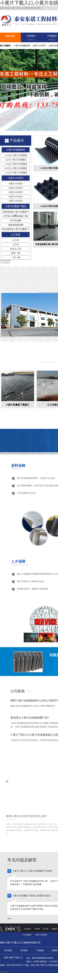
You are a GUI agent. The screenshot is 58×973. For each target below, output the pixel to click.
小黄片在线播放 (41, 935)
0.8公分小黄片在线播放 (15, 168)
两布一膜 (15, 253)
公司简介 (31, 38)
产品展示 (52, 38)
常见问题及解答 (22, 860)
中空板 (37, 929)
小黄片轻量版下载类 (15, 206)
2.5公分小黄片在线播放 (15, 155)
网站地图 (3, 972)
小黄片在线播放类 (22, 45)
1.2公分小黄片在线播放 (15, 172)
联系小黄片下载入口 (13, 957)
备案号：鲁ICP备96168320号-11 (12, 965)
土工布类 (15, 234)
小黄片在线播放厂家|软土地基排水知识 (31, 895)
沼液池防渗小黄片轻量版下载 (15, 212)
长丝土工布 (15, 249)
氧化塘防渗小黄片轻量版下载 (15, 229)
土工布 (15, 240)
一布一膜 (15, 257)
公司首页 (8, 950)
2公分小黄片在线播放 (15, 159)
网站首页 (10, 38)
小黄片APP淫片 (39, 45)
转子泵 (46, 929)
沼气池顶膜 (15, 220)
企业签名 (27, 929)
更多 (29, 692)
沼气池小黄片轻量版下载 (15, 216)
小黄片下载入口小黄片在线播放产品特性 (32, 871)
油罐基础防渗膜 (15, 225)
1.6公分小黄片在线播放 (15, 164)
